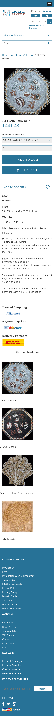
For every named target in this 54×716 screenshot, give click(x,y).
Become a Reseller (12, 673)
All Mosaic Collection (22, 54)
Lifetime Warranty (12, 583)
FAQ (4, 571)
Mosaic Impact (10, 604)
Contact (6, 639)
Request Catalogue (12, 661)
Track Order (8, 579)
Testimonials (9, 631)
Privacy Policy (10, 592)
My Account (8, 567)
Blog (4, 647)
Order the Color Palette (37, 27)
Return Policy (9, 588)
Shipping (7, 600)
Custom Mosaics (11, 669)
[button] (49, 4)
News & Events (10, 626)
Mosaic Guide (9, 596)
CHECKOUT (29, 170)
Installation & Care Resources (18, 575)
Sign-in (47, 10)
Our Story (7, 622)
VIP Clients (8, 635)
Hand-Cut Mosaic (11, 608)
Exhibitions (8, 643)
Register (35, 10)
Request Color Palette (14, 665)
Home (5, 54)
